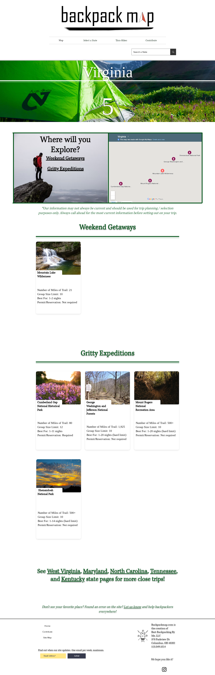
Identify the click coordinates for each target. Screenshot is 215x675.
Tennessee (163, 571)
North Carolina (129, 571)
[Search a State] (173, 52)
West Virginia (63, 571)
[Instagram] (164, 669)
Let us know (132, 607)
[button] (90, 40)
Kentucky (73, 579)
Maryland (95, 571)
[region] (49, 277)
